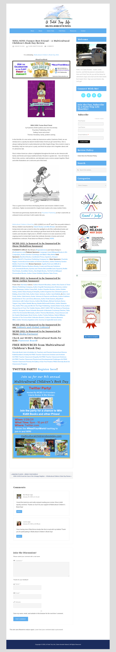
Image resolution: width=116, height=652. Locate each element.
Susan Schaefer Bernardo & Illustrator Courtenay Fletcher (45, 310)
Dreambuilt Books (22, 268)
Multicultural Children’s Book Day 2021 (46, 55)
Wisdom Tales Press (50, 273)
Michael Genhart (54, 301)
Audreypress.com (19, 252)
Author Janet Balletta (53, 294)
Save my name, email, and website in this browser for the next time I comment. (38, 613)
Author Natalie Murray (28, 303)
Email (17, 593)
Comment (19, 560)
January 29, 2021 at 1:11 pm (31, 497)
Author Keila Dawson (48, 298)
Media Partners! (28, 333)
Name (17, 584)
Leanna (25, 522)
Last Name (81, 127)
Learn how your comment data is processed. (49, 629)
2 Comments (50, 46)
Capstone (48, 257)
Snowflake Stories (27, 271)
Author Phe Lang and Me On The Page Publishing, (33, 306)
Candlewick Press (38, 257)
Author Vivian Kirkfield (35, 273)
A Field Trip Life (58, 16)
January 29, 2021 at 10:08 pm (31, 524)
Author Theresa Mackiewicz (44, 313)
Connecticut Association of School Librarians (33, 261)
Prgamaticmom (41, 250)
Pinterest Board (27, 340)
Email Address (83, 135)
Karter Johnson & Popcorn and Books (44, 296)
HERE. (52, 238)
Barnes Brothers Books (30, 266)
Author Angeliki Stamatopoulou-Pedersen (47, 287)
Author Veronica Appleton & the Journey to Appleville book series (39, 320)
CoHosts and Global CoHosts (33, 327)
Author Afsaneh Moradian (42, 284)
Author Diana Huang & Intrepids (28, 291)
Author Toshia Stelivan (46, 315)
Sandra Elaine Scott (57, 306)
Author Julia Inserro (23, 296)
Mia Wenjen (26, 494)
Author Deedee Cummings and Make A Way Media (38, 254)
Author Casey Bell (30, 289)
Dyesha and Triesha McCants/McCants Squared (45, 268)
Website (18, 602)
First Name (81, 121)
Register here (47, 369)
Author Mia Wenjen (41, 301)
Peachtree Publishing (49, 212)
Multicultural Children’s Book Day (23, 224)
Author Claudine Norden (46, 289)
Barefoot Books (25, 257)
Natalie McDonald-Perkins (46, 303)
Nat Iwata (24, 284)
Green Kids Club (23, 294)
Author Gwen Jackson (37, 294)
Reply (19, 511)
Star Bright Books (40, 271)
